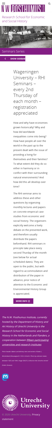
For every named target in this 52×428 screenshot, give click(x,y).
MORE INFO (21, 301)
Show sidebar (17, 58)
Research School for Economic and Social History (23, 19)
